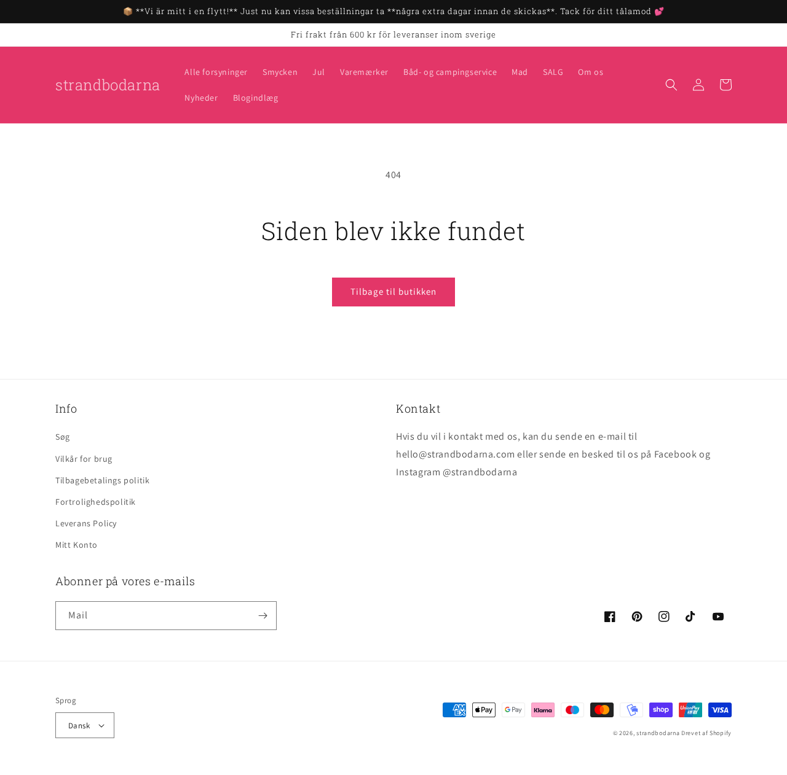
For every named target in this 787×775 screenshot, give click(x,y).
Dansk (79, 725)
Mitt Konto (76, 544)
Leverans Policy (86, 523)
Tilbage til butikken (393, 291)
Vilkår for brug (84, 458)
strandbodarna (657, 733)
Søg (62, 436)
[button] (671, 84)
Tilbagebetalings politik (102, 480)
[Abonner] (262, 615)
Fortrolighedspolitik (95, 501)
